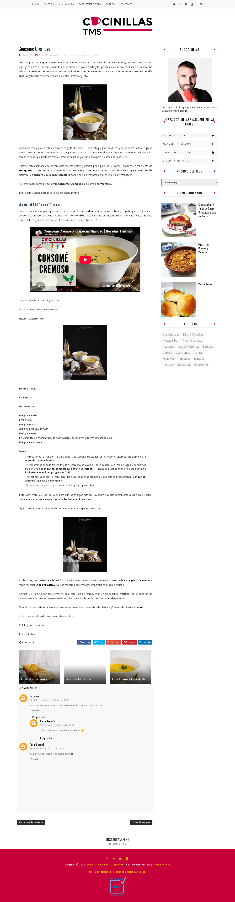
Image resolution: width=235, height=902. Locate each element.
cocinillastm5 (47, 721)
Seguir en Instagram (176, 161)
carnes (167, 352)
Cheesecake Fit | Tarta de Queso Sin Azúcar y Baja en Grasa (207, 210)
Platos (48, 4)
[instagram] (127, 858)
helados (185, 359)
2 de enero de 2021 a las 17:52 (58, 725)
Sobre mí (111, 4)
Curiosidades (171, 334)
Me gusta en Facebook (177, 144)
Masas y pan (171, 340)
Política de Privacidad (99, 871)
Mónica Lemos (162, 864)
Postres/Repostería (90, 4)
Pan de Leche (205, 284)
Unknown (34, 696)
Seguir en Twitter (174, 135)
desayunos (182, 352)
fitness (198, 352)
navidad (199, 359)
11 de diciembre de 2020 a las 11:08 (51, 700)
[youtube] (120, 858)
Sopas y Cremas (78, 55)
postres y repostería (176, 365)
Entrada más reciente (31, 822)
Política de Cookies (123, 871)
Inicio (35, 4)
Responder (35, 711)
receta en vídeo (82, 211)
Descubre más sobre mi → (176, 110)
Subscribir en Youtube (177, 152)
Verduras (93, 55)
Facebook (146, 580)
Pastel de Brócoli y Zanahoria (34, 679)
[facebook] (107, 858)
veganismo (200, 365)
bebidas (208, 346)
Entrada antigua (141, 822)
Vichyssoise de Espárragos (79, 679)
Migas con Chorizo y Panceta (203, 248)
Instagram (25, 170)
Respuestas (38, 717)
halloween (169, 359)
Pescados (169, 346)
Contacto (127, 4)
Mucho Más (66, 4)
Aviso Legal (141, 871)
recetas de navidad (58, 55)
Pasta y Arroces (193, 340)
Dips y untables (193, 334)
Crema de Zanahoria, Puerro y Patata (128, 679)
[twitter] (113, 858)
